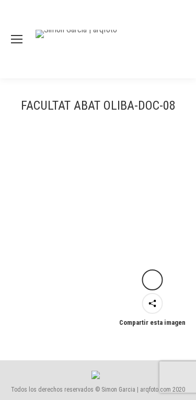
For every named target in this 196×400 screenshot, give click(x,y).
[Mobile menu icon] (16, 39)
